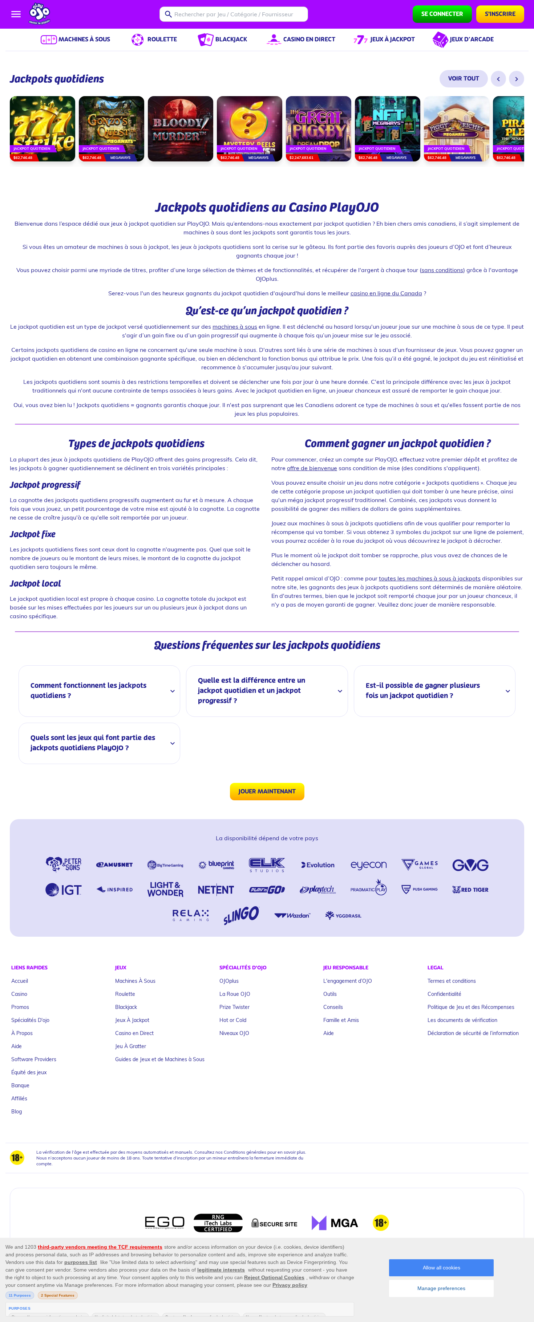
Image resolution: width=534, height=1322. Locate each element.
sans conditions (442, 270)
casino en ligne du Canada (386, 293)
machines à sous (235, 326)
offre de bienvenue (312, 468)
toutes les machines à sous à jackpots (430, 578)
